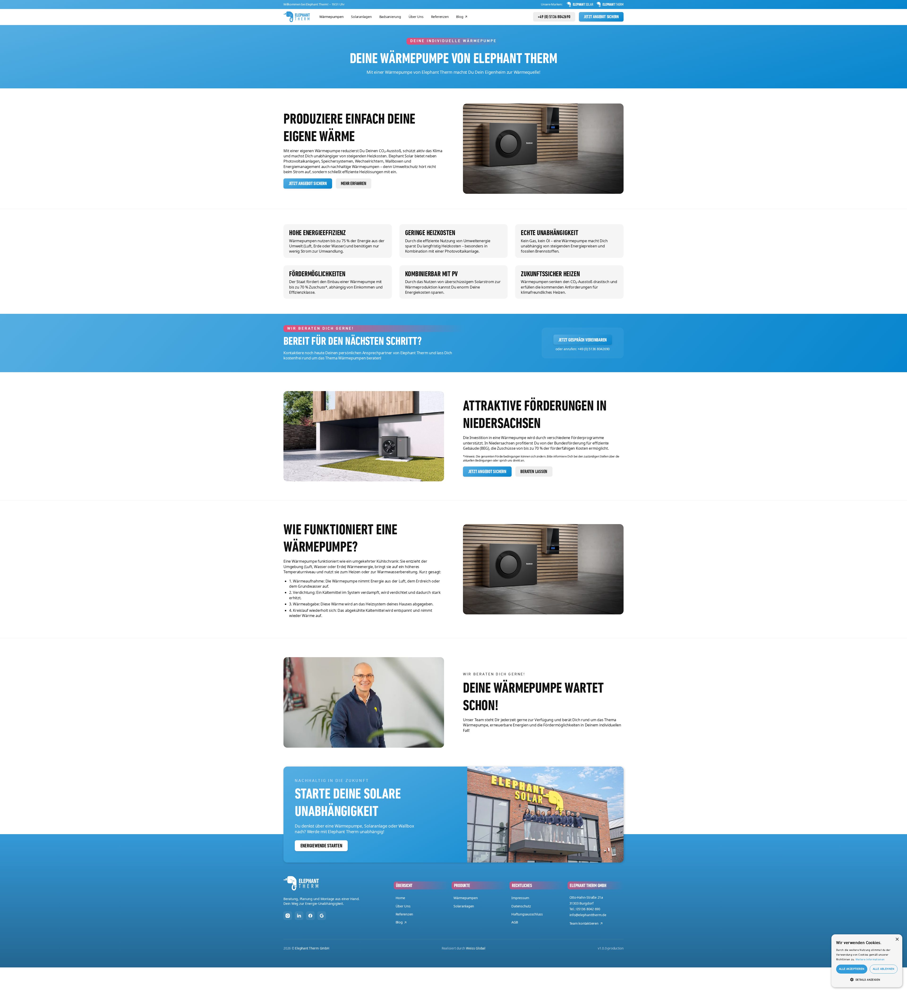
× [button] (897, 939)
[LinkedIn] (299, 915)
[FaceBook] (310, 915)
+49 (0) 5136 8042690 (594, 349)
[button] (867, 980)
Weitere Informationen (870, 959)
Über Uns (416, 16)
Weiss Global (475, 948)
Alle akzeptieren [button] (851, 969)
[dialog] (866, 960)
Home (400, 898)
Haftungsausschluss (527, 914)
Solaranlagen (361, 16)
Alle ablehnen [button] (883, 969)
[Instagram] (287, 915)
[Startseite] (301, 883)
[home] (296, 16)
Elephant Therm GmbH (312, 948)
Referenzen (440, 16)
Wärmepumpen (331, 16)
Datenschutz (521, 906)
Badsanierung (390, 16)
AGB (514, 922)
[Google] (321, 915)
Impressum (520, 898)
